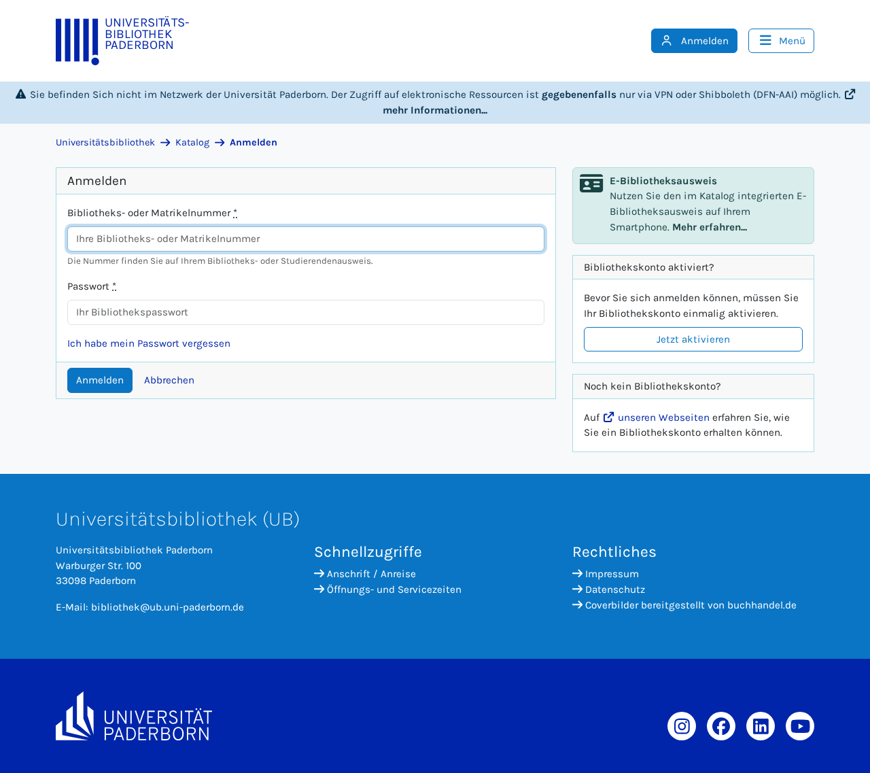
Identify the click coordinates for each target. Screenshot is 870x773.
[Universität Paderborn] (134, 715)
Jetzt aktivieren (693, 339)
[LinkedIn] (760, 726)
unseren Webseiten (662, 417)
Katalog (192, 142)
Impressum (612, 574)
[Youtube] (800, 726)
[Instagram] (681, 726)
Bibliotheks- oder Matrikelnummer (152, 213)
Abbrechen (169, 380)
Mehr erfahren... (709, 227)
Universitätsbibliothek (105, 142)
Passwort (91, 286)
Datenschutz (615, 589)
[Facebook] (721, 726)
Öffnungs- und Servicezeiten (394, 589)
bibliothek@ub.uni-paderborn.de (167, 607)
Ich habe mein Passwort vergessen (148, 343)
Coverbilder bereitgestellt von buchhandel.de (691, 605)
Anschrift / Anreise (371, 574)
